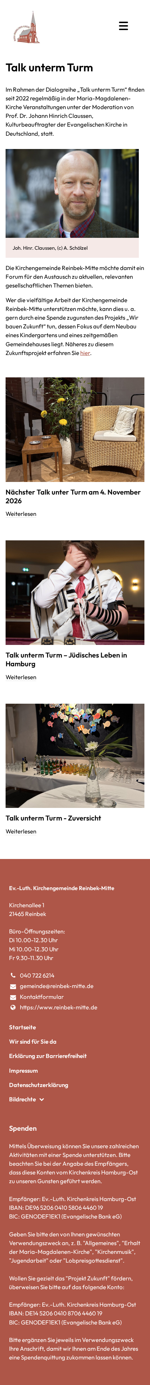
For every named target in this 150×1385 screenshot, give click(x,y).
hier (85, 352)
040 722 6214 (37, 975)
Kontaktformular (42, 996)
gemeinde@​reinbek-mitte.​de (56, 985)
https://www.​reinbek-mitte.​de (58, 1007)
